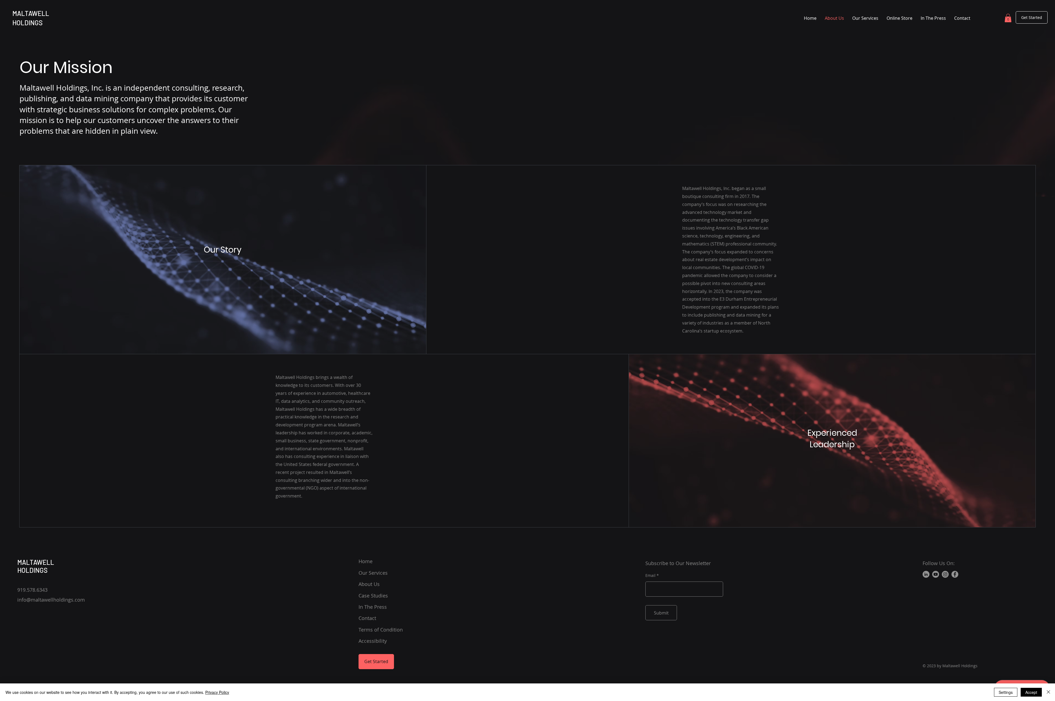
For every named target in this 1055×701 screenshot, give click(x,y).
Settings (1006, 692)
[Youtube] (935, 574)
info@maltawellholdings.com (51, 599)
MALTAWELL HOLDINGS (35, 566)
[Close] (1048, 692)
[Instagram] (945, 574)
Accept (1031, 692)
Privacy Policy (217, 692)
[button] (1008, 18)
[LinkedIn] (926, 574)
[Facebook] (954, 574)
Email (650, 575)
